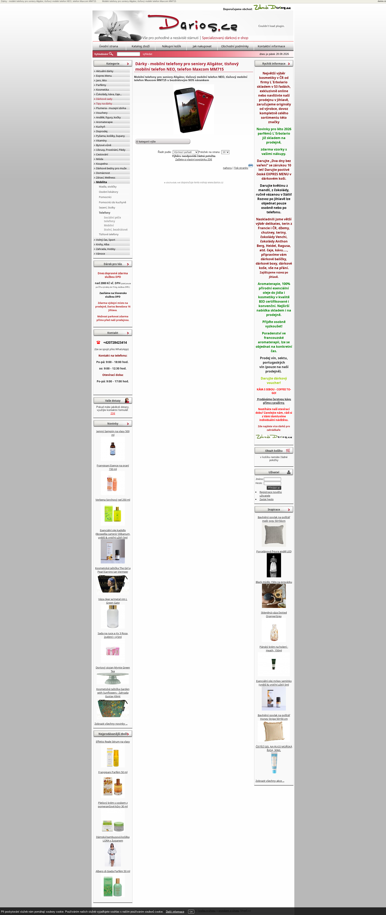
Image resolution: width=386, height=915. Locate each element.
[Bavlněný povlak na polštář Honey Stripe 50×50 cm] (274, 741)
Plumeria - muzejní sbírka (111, 108)
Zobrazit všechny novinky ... (110, 723)
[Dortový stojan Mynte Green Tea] (113, 683)
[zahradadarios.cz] (272, 9)
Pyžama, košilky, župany (110, 136)
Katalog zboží (141, 46)
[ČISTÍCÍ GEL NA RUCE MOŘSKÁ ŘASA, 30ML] (274, 775)
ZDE (113, 413)
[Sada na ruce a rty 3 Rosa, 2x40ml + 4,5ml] (113, 662)
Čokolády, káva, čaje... (109, 94)
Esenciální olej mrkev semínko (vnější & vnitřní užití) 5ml (274, 682)
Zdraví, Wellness (105, 177)
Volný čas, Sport (105, 239)
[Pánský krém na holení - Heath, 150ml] (274, 675)
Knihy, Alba (102, 244)
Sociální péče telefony (112, 219)
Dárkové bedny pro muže (111, 168)
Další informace (175, 911)
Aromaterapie (104, 122)
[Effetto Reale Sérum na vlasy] (113, 766)
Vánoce (100, 253)
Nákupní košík (171, 46)
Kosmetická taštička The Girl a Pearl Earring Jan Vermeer (112, 570)
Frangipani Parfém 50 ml (112, 772)
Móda (99, 159)
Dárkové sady (104, 99)
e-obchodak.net (172, 182)
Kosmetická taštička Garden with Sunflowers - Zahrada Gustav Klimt (112, 692)
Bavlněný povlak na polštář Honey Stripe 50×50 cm (274, 717)
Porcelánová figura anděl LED (274, 551)
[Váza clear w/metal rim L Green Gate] (113, 627)
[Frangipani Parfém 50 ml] (113, 797)
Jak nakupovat (202, 46)
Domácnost (103, 173)
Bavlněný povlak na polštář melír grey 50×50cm (274, 519)
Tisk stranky (241, 168)
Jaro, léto (101, 80)
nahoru (227, 168)
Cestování (102, 154)
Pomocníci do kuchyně (112, 202)
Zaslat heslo (267, 499)
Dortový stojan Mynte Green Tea (113, 669)
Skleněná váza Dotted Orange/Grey (274, 614)
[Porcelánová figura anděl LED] (274, 576)
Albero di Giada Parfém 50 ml (113, 871)
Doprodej (101, 131)
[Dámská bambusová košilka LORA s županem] (113, 865)
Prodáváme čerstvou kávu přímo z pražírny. (274, 401)
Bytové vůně (103, 145)
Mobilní (109, 225)
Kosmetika (102, 89)
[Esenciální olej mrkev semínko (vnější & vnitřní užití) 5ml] (274, 709)
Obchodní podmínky (234, 46)
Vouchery (102, 113)
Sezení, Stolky (107, 207)
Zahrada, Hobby (105, 249)
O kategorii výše (146, 141)
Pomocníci (105, 197)
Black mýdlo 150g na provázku (274, 582)
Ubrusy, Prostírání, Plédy (110, 150)
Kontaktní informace (271, 46)
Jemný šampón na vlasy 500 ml (112, 433)
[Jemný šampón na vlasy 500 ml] (113, 460)
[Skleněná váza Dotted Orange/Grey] (274, 641)
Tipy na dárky (104, 103)
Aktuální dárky (104, 71)
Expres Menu (104, 75)
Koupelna (102, 163)
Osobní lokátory (108, 192)
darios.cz (382, 1)
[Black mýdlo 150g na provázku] (274, 607)
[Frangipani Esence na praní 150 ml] (113, 494)
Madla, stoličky (108, 186)
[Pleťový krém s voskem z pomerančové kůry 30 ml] (113, 831)
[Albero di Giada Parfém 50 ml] (113, 896)
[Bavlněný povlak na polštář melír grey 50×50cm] (274, 546)
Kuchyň (100, 126)
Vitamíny (101, 140)
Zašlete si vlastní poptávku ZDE (193, 159)
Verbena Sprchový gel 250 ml (112, 499)
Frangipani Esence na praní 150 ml (113, 467)
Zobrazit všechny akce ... (270, 781)
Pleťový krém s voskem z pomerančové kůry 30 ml (113, 804)
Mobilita (101, 182)
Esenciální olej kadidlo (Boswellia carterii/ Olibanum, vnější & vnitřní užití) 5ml (112, 533)
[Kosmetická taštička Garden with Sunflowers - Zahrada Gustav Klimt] (113, 718)
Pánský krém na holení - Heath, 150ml (274, 648)
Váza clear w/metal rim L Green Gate (112, 600)
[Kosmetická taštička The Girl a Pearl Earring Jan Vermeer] (113, 593)
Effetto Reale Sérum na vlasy (113, 741)
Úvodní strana (108, 46)
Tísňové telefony (109, 234)
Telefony (104, 213)
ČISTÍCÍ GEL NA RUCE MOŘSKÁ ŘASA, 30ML (274, 748)
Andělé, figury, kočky (108, 117)
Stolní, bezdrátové (116, 229)
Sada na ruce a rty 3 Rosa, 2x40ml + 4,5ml (113, 635)
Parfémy (101, 85)
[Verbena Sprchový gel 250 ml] (113, 524)
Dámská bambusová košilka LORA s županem (112, 838)
